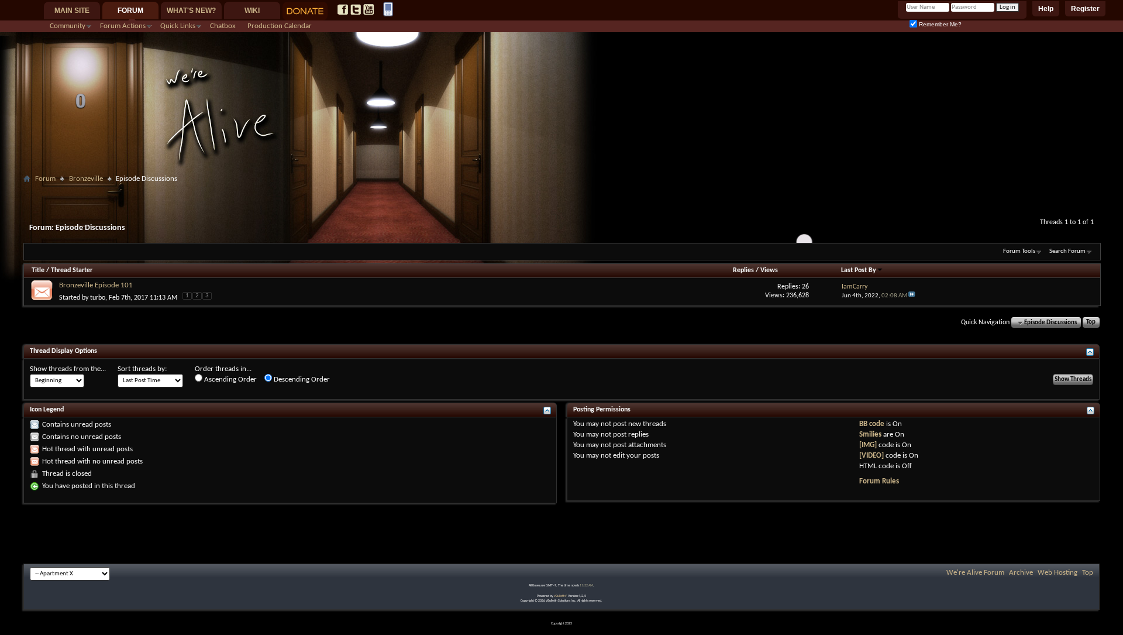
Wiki (252, 10)
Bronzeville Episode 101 (96, 285)
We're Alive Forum (975, 572)
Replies (743, 270)
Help (1045, 9)
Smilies (870, 434)
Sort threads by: (142, 369)
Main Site (71, 10)
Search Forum (1067, 251)
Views (769, 270)
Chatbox (223, 26)
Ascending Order (229, 379)
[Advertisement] (561, 191)
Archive (1021, 572)
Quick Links (177, 26)
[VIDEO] (871, 455)
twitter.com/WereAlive (355, 9)
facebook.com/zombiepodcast (342, 9)
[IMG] (868, 445)
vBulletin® (560, 596)
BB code (871, 424)
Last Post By (858, 270)
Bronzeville (86, 179)
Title (38, 270)
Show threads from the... (68, 369)
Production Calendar (279, 26)
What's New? (191, 10)
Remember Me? (939, 24)
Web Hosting (1057, 572)
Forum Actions (123, 26)
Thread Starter (71, 270)
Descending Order (301, 379)
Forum (130, 10)
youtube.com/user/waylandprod (368, 9)
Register (1085, 9)
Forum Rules (879, 481)
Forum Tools (1019, 251)
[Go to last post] (911, 296)
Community (67, 26)
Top (1091, 323)
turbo (97, 297)
